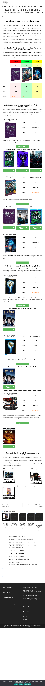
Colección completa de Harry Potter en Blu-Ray (10, 336)
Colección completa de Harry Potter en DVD (10, 276)
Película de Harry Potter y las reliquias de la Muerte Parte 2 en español (39, 526)
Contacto (25, 619)
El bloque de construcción (8, 597)
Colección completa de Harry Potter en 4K (10, 394)
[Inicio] (2, 12)
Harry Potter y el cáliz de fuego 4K (10, 234)
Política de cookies (26, 614)
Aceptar (16, 684)
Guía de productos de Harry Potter (36, 469)
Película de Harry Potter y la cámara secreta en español (22, 524)
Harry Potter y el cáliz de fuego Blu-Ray (10, 177)
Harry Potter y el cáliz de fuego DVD (10, 120)
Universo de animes (6, 592)
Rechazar (20, 684)
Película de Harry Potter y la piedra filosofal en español (6, 524)
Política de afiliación (27, 606)
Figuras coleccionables (7, 594)
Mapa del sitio (26, 611)
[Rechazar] (43, 683)
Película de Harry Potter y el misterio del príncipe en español (31, 524)
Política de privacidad (27, 609)
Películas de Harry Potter (9, 16)
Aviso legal (25, 616)
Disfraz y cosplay (6, 599)
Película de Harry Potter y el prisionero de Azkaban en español (14, 524)
